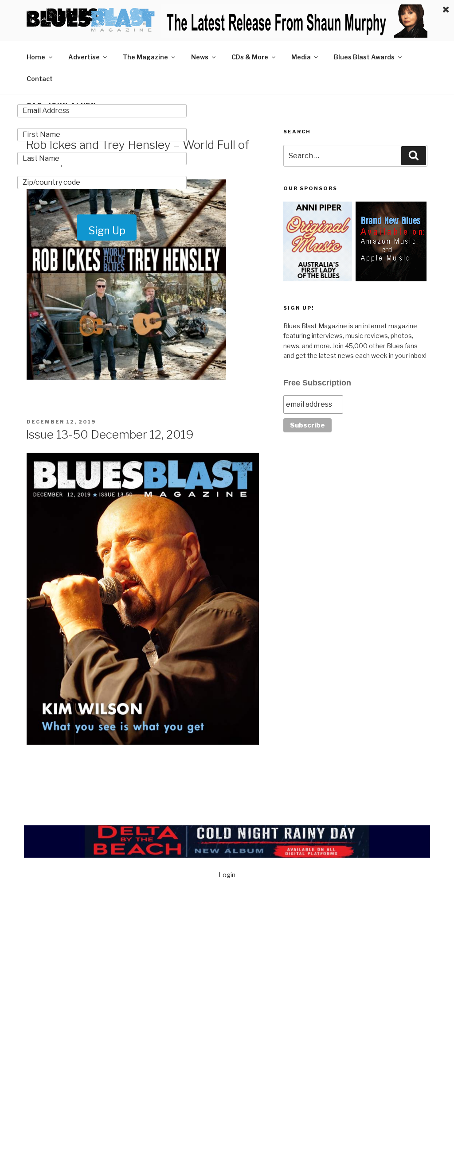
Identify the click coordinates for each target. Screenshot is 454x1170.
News (199, 57)
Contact (40, 78)
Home (36, 57)
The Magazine (145, 57)
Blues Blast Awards (364, 57)
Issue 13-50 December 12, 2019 (110, 434)
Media (301, 57)
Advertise (84, 57)
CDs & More (249, 57)
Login (227, 874)
